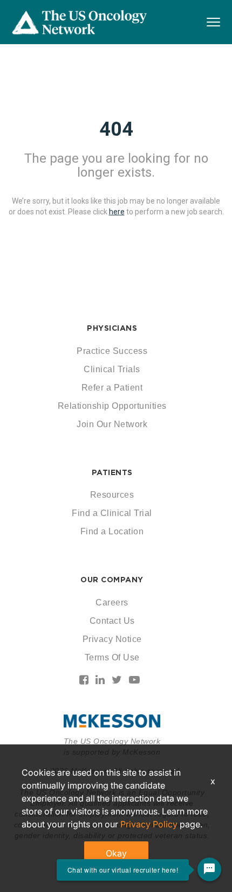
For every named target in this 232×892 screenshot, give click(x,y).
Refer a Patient (112, 387)
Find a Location (112, 531)
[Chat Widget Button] (209, 869)
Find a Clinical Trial (112, 513)
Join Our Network (112, 424)
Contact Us (112, 620)
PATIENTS (112, 472)
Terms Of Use (112, 657)
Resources (112, 494)
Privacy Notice (112, 639)
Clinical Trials (112, 369)
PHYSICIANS (112, 328)
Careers (111, 602)
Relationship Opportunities (112, 405)
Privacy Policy (149, 824)
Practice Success (112, 351)
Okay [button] (116, 853)
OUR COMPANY (112, 579)
